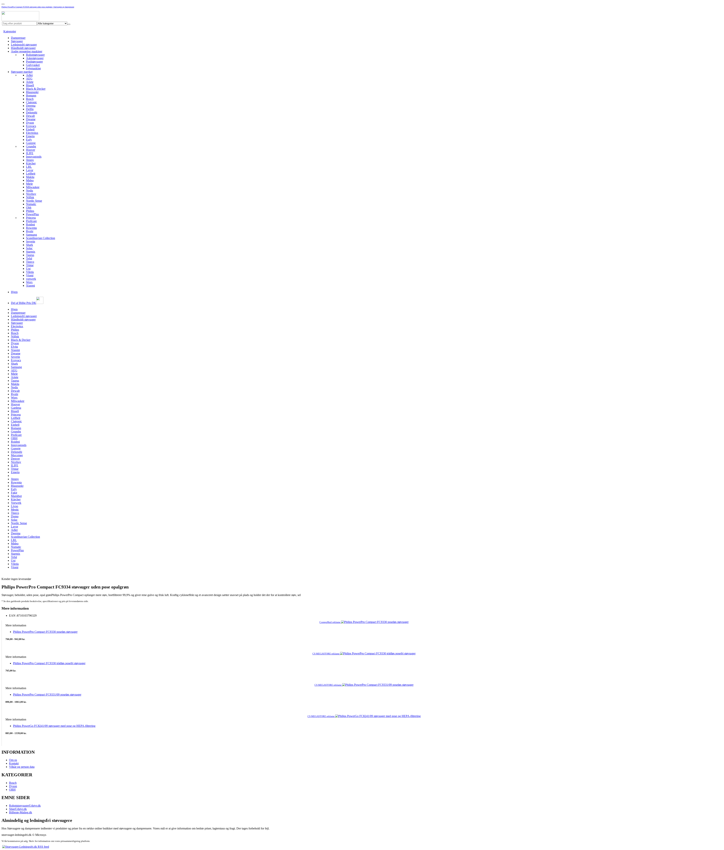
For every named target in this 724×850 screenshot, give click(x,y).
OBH (14, 438)
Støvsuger (17, 41)
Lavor (29, 170)
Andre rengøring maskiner (26, 51)
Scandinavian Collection (40, 238)
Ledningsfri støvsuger (24, 44)
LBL (29, 166)
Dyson (30, 122)
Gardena (16, 407)
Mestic (15, 509)
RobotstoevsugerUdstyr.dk (25, 805)
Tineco (30, 261)
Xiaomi (30, 285)
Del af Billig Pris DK (23, 303)
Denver (15, 458)
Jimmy (30, 160)
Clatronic (31, 102)
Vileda (30, 272)
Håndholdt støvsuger (23, 48)
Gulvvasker (33, 65)
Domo (14, 516)
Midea (30, 180)
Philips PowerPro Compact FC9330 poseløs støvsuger (45, 631)
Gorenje (31, 143)
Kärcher (31, 163)
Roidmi (30, 224)
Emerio (30, 136)
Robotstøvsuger (35, 54)
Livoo (14, 506)
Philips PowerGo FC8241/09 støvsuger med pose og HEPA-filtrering (54, 725)
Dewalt (30, 115)
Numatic (31, 204)
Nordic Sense (34, 200)
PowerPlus (32, 214)
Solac (29, 248)
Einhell (30, 129)
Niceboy (31, 194)
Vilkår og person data (22, 766)
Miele (29, 183)
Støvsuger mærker (22, 71)
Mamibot (16, 496)
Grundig (31, 146)
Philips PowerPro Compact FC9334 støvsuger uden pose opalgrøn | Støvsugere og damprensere (38, 7)
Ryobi (29, 231)
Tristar (30, 265)
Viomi (29, 275)
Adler (29, 75)
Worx (29, 282)
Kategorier (9, 31)
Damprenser (18, 37)
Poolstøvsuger (34, 61)
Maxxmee (17, 455)
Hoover (30, 149)
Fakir (14, 492)
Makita (30, 177)
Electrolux (32, 132)
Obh (28, 207)
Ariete (29, 82)
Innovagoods (33, 156)
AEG (29, 78)
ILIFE (29, 153)
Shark (29, 244)
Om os (13, 760)
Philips (30, 210)
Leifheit (30, 173)
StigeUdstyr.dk (18, 809)
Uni (28, 268)
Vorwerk (16, 502)
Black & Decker (35, 88)
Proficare (31, 221)
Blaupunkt (32, 92)
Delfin (30, 109)
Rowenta (31, 227)
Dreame (30, 119)
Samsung (31, 234)
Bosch (30, 98)
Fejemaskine (33, 68)
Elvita (14, 346)
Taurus (30, 255)
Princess (31, 217)
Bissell (30, 85)
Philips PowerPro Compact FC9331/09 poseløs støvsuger (47, 694)
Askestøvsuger (35, 58)
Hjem (14, 292)
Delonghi (31, 112)
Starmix (30, 251)
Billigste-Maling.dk (20, 812)
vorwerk (31, 278)
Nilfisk (30, 197)
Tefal (29, 258)
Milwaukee (32, 187)
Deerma (30, 105)
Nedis (29, 190)
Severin (30, 241)
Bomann (31, 95)
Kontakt (14, 763)
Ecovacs (31, 126)
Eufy (29, 139)
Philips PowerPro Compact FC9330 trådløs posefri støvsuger (49, 663)
